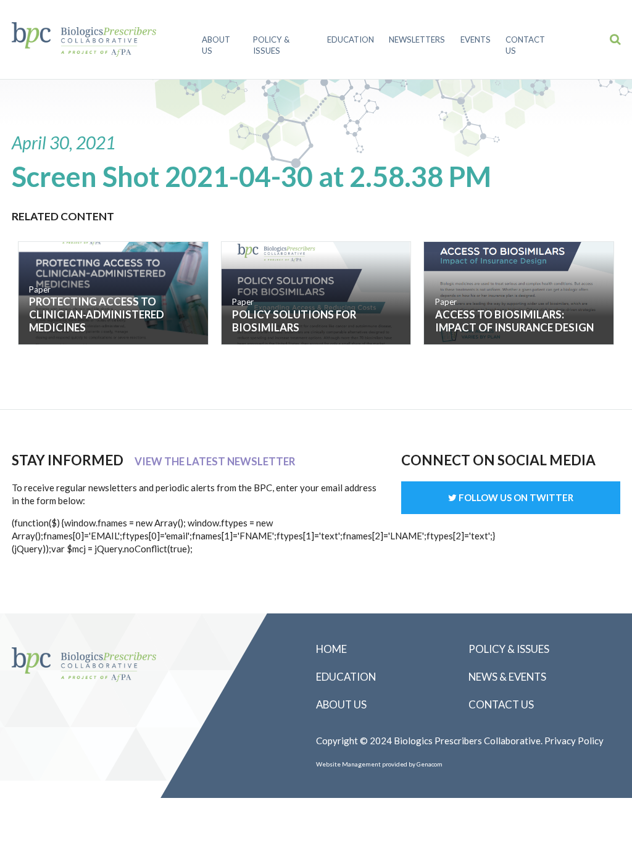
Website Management (348, 764)
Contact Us (525, 45)
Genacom (430, 764)
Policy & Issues (271, 45)
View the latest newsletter (215, 461)
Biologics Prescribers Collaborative (84, 39)
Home (331, 648)
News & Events (507, 676)
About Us (216, 45)
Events (475, 39)
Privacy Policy (574, 740)
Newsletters (417, 39)
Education (350, 39)
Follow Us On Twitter (515, 497)
